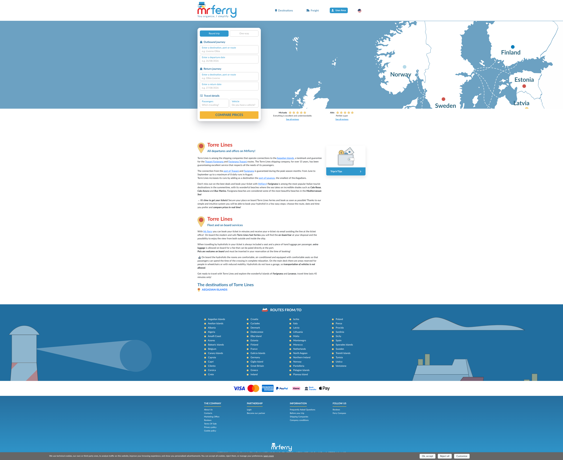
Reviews (207, 420)
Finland (254, 345)
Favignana (249, 171)
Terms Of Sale (210, 424)
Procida (340, 328)
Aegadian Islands (285, 158)
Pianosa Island (300, 374)
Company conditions (299, 420)
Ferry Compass (339, 413)
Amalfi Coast (214, 336)
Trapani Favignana (214, 162)
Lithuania (298, 332)
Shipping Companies (299, 417)
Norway (297, 362)
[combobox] (229, 51)
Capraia (212, 357)
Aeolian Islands (215, 323)
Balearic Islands (216, 345)
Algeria (211, 332)
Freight (315, 10)
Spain (338, 340)
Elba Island (256, 336)
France (254, 349)
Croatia (254, 319)
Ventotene (341, 366)
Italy (295, 323)
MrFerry (262, 184)
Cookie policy (210, 431)
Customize (461, 456)
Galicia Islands (258, 353)
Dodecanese (257, 332)
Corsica (212, 370)
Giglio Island (257, 362)
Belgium (212, 349)
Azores (211, 340)
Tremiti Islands (343, 353)
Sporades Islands (344, 345)
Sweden (340, 349)
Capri (211, 362)
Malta (296, 336)
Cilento (212, 366)
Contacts (208, 413)
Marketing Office (211, 417)
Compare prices (229, 115)
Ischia (296, 319)
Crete (211, 374)
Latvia (296, 328)
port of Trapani (231, 171)
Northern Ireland (301, 357)
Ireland (254, 374)
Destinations (285, 10)
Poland (339, 319)
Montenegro (299, 340)
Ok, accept (427, 456)
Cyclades (255, 323)
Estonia (254, 340)
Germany (255, 357)
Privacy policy (210, 427)
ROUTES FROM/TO (285, 310)
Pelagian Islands (301, 370)
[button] (361, 11)
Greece (254, 370)
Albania (212, 328)
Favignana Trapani (237, 162)
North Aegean (300, 353)
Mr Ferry (207, 231)
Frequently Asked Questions (302, 410)
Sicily (338, 336)
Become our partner (256, 413)
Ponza (339, 323)
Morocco (298, 345)
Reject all (444, 456)
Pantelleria (298, 366)
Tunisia (339, 357)
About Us (208, 410)
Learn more (269, 456)
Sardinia (340, 332)
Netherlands (299, 349)
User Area (340, 10)
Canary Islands (215, 353)
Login (249, 410)
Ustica (339, 362)
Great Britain (257, 366)
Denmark (255, 328)
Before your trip (297, 413)
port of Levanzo (267, 178)
